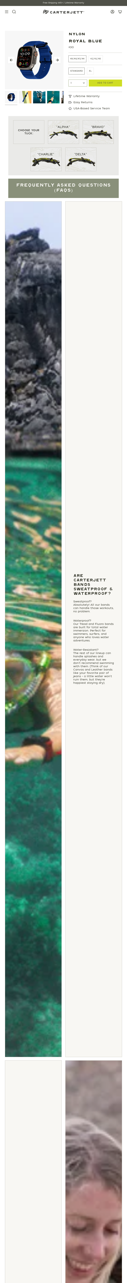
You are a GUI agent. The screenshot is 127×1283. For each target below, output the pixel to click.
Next (57, 60)
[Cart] (120, 12)
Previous (11, 60)
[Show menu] (6, 12)
